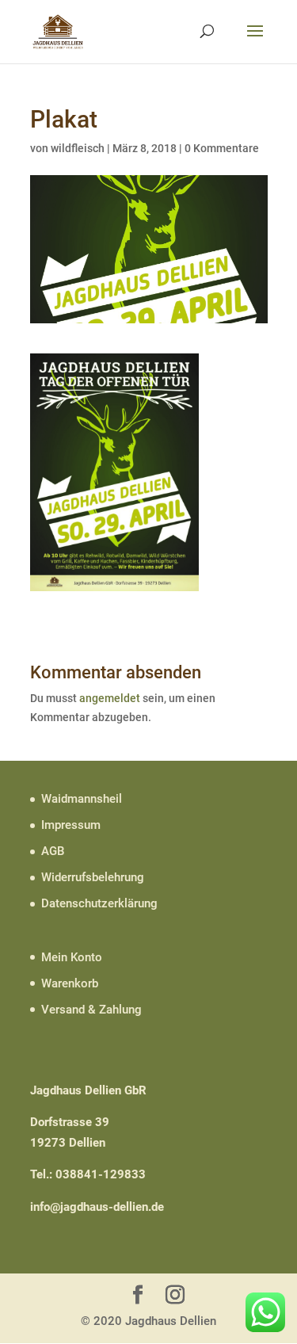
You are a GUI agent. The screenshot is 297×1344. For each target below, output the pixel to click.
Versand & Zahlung (91, 1009)
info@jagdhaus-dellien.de (97, 1207)
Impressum (71, 825)
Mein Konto (71, 957)
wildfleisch (78, 148)
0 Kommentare (222, 148)
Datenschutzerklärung (99, 903)
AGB (52, 851)
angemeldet (109, 698)
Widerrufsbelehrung (92, 877)
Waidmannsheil (81, 799)
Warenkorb (69, 983)
